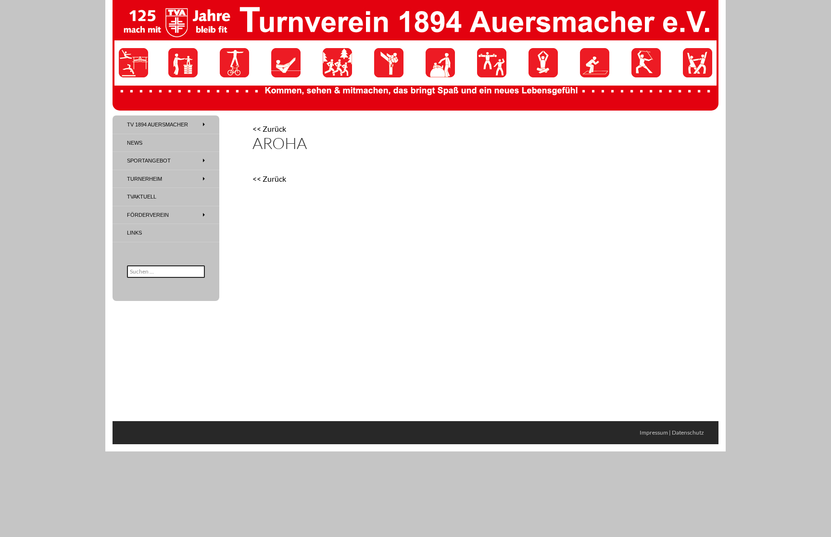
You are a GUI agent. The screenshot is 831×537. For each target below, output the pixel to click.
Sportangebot (149, 160)
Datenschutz (688, 432)
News (134, 143)
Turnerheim (144, 179)
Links (134, 233)
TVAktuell (141, 197)
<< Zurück (269, 128)
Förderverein (148, 215)
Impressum (654, 432)
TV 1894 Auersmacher (157, 124)
